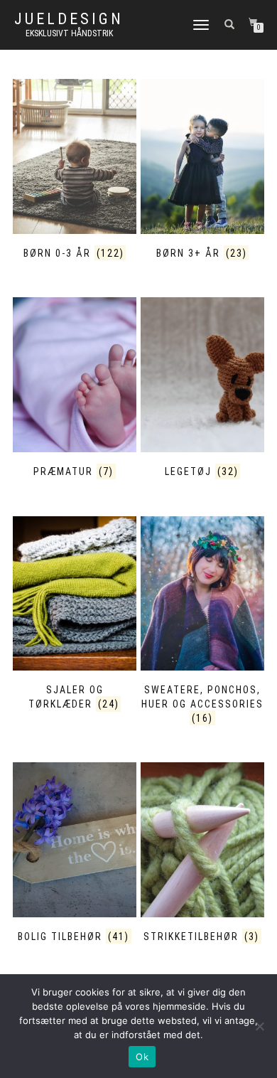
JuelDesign (69, 19)
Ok (142, 1056)
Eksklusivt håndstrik (69, 33)
